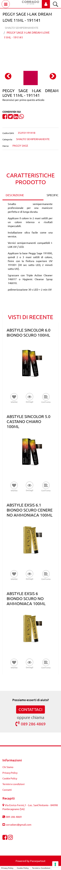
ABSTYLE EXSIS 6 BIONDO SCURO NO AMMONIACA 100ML (26, 598)
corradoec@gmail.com (18, 824)
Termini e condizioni (13, 784)
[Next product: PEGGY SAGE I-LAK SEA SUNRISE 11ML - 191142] (36, 48)
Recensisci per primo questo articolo (23, 99)
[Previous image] (8, 76)
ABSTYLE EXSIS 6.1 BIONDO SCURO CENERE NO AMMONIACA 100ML (30, 510)
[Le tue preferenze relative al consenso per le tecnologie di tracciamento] (55, 864)
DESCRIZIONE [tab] (15, 195)
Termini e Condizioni (41, 868)
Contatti (7, 789)
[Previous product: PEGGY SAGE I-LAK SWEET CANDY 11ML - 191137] (24, 48)
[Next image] (53, 76)
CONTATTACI (30, 709)
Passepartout (37, 860)
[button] (30, 77)
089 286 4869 (33, 723)
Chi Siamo (7, 767)
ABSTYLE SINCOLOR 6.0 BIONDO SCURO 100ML (28, 333)
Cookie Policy (9, 778)
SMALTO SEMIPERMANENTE (21, 27)
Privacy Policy (9, 772)
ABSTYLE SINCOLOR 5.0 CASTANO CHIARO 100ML (28, 421)
